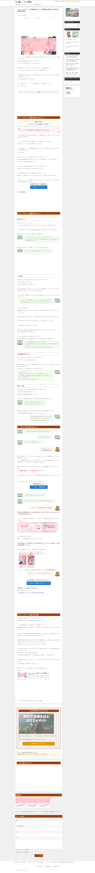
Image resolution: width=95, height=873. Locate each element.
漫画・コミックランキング (70, 89)
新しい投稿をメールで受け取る (22, 852)
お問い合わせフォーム (49, 866)
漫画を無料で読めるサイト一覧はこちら (39, 743)
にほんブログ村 (68, 93)
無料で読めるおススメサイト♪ (21, 4)
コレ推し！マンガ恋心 (23, 2)
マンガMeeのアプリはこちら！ (39, 187)
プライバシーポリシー (39, 866)
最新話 (41, 700)
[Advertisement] (38, 28)
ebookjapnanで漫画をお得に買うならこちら (38, 583)
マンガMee (32, 700)
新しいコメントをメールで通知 (22, 849)
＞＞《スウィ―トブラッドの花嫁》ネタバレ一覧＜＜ (39, 124)
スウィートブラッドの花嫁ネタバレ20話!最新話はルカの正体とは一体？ (20, 805)
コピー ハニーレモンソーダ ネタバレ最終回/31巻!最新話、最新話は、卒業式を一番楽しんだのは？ (72, 69)
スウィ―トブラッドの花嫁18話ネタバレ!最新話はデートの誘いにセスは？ (34, 130)
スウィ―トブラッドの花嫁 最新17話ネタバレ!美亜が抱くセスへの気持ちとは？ (32, 805)
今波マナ (36, 700)
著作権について (57, 866)
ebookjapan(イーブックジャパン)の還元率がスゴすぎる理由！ (31, 592)
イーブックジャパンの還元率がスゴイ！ (35, 4)
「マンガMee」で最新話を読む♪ (39, 487)
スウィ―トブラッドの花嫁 (22, 15)
